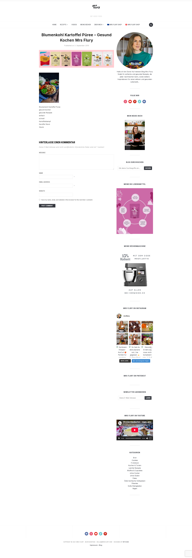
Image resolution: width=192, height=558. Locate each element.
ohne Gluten (135, 476)
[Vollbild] (150, 438)
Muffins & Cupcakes (134, 471)
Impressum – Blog (96, 545)
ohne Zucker (135, 473)
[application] (134, 430)
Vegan (134, 488)
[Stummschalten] (147, 438)
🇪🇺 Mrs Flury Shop (114, 25)
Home (54, 25)
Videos (74, 25)
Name (41, 173)
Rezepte (63, 25)
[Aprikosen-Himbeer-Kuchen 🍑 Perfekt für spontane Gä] (122, 351)
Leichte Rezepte (135, 468)
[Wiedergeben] (119, 438)
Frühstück (135, 463)
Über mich (98, 25)
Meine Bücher (85, 25)
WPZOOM (126, 542)
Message (42, 153)
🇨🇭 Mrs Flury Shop (132, 25)
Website (42, 191)
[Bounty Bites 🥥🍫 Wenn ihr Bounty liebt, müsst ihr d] (134, 326)
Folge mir (134, 95)
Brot (134, 458)
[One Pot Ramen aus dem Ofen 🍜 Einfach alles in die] (147, 326)
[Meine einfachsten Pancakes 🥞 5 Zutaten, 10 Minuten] (147, 339)
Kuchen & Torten (134, 465)
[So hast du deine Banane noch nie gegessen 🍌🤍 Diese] (134, 351)
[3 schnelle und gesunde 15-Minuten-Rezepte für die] (122, 339)
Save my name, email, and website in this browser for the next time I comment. (67, 200)
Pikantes (135, 483)
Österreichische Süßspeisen (134, 481)
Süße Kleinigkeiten (135, 486)
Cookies (135, 460)
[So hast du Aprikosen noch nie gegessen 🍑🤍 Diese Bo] (134, 339)
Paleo (135, 478)
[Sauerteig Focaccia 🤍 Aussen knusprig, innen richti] (122, 326)
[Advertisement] (135, 510)
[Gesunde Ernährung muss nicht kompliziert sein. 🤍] (147, 351)
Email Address (44, 182)
